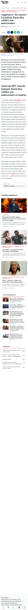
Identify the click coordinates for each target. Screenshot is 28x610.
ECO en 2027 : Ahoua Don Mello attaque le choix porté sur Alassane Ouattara (17, 299)
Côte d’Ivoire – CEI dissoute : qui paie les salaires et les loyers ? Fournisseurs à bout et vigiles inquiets (17, 328)
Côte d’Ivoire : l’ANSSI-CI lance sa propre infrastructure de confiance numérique (17, 306)
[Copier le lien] (21, 32)
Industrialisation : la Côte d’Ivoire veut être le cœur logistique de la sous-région (17, 321)
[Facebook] (8, 32)
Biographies (5, 215)
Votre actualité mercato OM (9, 603)
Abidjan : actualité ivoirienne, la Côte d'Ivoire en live (13, 247)
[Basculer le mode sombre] (21, 2)
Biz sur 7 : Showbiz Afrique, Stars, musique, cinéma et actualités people (13, 11)
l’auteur (13, 173)
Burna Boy (17, 100)
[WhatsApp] (15, 32)
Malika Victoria (9, 186)
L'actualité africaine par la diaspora (11, 601)
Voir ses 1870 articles (19, 186)
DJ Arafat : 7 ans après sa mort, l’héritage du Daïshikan (12, 250)
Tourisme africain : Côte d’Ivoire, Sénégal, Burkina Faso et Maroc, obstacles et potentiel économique (17, 313)
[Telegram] (18, 32)
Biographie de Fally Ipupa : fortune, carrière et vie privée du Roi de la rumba (13, 218)
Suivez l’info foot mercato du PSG (11, 599)
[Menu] (25, 2)
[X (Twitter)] (11, 32)
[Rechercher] (18, 2)
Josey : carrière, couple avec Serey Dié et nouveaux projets (12, 281)
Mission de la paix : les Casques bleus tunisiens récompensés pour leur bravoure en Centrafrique (16, 336)
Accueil (3, 8)
